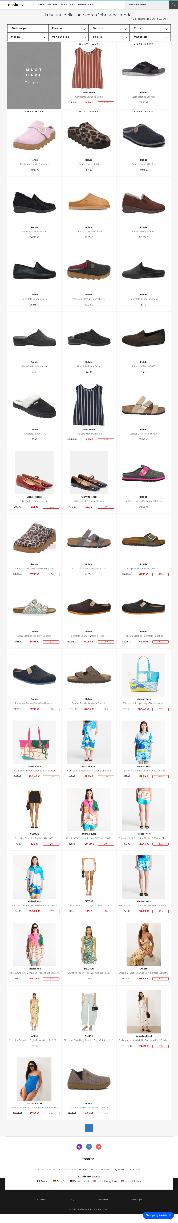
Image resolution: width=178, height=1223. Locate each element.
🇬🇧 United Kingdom (105, 1181)
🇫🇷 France (43, 1181)
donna (38, 5)
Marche (67, 5)
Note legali (136, 1200)
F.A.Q (71, 1200)
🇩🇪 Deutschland (79, 1181)
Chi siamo (41, 1200)
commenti (133, 1170)
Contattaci (103, 1200)
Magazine (86, 5)
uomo (52, 5)
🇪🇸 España (59, 1181)
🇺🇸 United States (131, 1181)
